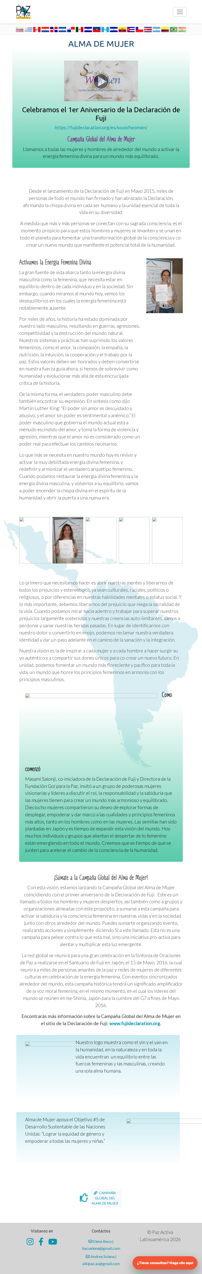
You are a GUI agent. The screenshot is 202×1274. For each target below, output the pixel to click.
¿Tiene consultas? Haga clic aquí (165, 1263)
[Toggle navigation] (180, 12)
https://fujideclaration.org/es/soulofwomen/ (101, 127)
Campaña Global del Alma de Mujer (105, 1198)
